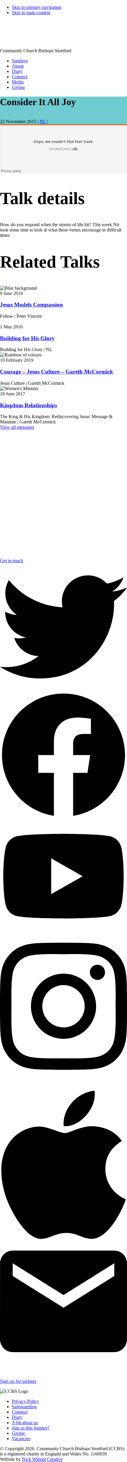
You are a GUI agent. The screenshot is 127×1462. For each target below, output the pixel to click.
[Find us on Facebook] (63, 816)
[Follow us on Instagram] (63, 1077)
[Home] (11, 40)
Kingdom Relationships (28, 405)
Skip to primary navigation (36, 7)
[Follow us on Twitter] (63, 688)
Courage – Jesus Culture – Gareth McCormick (56, 372)
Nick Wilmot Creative (42, 1459)
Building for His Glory (27, 338)
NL (43, 121)
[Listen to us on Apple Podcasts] (63, 1247)
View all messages (17, 427)
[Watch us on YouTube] (63, 930)
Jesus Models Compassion (31, 304)
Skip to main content (31, 12)
